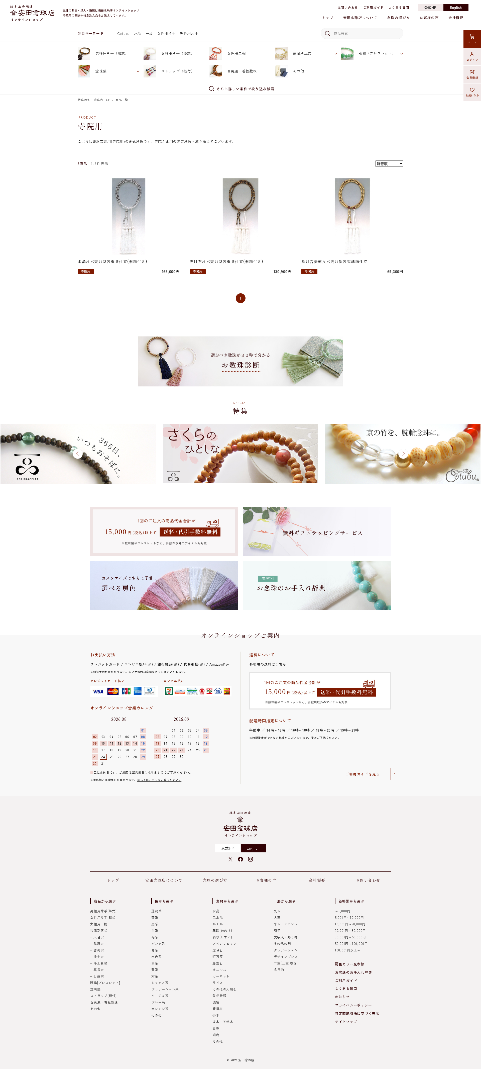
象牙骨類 (219, 995)
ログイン (472, 60)
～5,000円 (342, 911)
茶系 (154, 917)
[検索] (326, 33)
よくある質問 (399, 7)
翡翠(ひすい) (222, 937)
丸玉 (277, 911)
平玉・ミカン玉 (286, 924)
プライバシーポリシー (353, 1005)
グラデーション (286, 950)
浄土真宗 (100, 963)
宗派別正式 (302, 53)
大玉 (277, 917)
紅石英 (217, 956)
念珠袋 (100, 70)
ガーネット (221, 976)
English (456, 7)
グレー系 (158, 1002)
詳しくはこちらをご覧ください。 (159, 780)
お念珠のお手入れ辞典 (353, 972)
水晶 (138, 33)
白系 (154, 930)
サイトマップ (346, 1021)
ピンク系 (158, 943)
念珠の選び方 (398, 17)
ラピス (217, 982)
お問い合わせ (347, 7)
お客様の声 (429, 17)
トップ (327, 17)
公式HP (430, 7)
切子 (277, 930)
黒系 (154, 924)
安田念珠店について (360, 17)
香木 (215, 1015)
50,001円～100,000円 (351, 943)
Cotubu (123, 33)
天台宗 (98, 937)
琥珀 (215, 1002)
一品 (149, 33)
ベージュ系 (160, 995)
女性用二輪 (236, 53)
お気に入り (472, 95)
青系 (154, 950)
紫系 (154, 976)
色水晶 (217, 917)
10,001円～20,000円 (350, 924)
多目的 (279, 969)
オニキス (219, 969)
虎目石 (217, 950)
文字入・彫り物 (286, 937)
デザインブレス (286, 956)
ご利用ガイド (373, 7)
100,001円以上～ (347, 950)
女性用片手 (166, 33)
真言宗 (98, 969)
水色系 (156, 956)
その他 (298, 70)
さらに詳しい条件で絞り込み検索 (246, 88)
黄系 (154, 969)
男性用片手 (189, 33)
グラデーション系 (165, 989)
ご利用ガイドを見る (362, 773)
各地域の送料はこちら (267, 664)
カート (472, 42)
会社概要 (455, 17)
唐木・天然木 (222, 1021)
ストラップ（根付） (178, 70)
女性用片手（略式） (178, 53)
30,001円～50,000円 (350, 937)
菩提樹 (217, 1008)
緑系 (154, 937)
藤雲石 (217, 963)
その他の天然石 (224, 989)
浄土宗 (98, 956)
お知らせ (342, 996)
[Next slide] (403, 454)
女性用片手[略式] (103, 917)
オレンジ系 (160, 1008)
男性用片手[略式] (103, 911)
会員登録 (472, 77)
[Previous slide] (78, 454)
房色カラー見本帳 (350, 963)
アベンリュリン (224, 943)
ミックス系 (160, 982)
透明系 (156, 911)
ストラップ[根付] (103, 995)
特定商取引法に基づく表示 (357, 1013)
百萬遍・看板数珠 (242, 70)
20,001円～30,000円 (350, 930)
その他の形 (282, 943)
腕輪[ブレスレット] (105, 982)
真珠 (215, 1028)
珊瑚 (215, 1034)
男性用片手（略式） (112, 53)
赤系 (154, 963)
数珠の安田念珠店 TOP (94, 100)
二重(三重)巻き (285, 963)
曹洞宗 (98, 950)
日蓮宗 (98, 976)
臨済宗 (98, 943)
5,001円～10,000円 (349, 917)
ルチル (217, 924)
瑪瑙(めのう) (222, 930)
